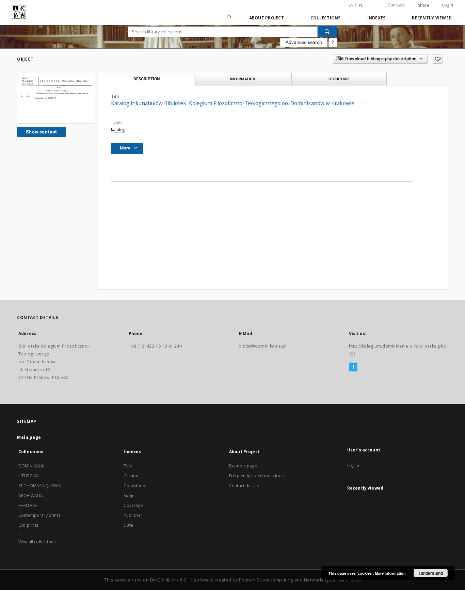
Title (128, 466)
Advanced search (304, 42)
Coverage (133, 505)
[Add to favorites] (438, 59)
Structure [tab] (339, 79)
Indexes (376, 18)
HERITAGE (27, 505)
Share (423, 5)
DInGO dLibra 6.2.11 (171, 580)
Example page (243, 466)
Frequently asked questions (256, 476)
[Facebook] (353, 367)
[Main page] (228, 17)
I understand (431, 573)
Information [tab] (242, 79)
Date (128, 525)
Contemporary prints (39, 515)
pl (361, 5)
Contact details (244, 486)
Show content (41, 131)
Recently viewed (432, 18)
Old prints (28, 525)
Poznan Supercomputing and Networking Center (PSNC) (300, 580)
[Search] (327, 31)
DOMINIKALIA (31, 466)
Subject (131, 495)
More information (390, 573)
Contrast (396, 5)
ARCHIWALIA (30, 495)
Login (447, 5)
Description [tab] (146, 79)
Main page (29, 437)
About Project (266, 18)
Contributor (135, 486)
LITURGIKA (28, 476)
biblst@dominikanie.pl (263, 346)
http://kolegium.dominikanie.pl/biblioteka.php (398, 346)
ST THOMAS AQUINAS (39, 486)
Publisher (133, 515)
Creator (131, 476)
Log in (353, 465)
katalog (118, 129)
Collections (325, 18)
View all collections (36, 542)
